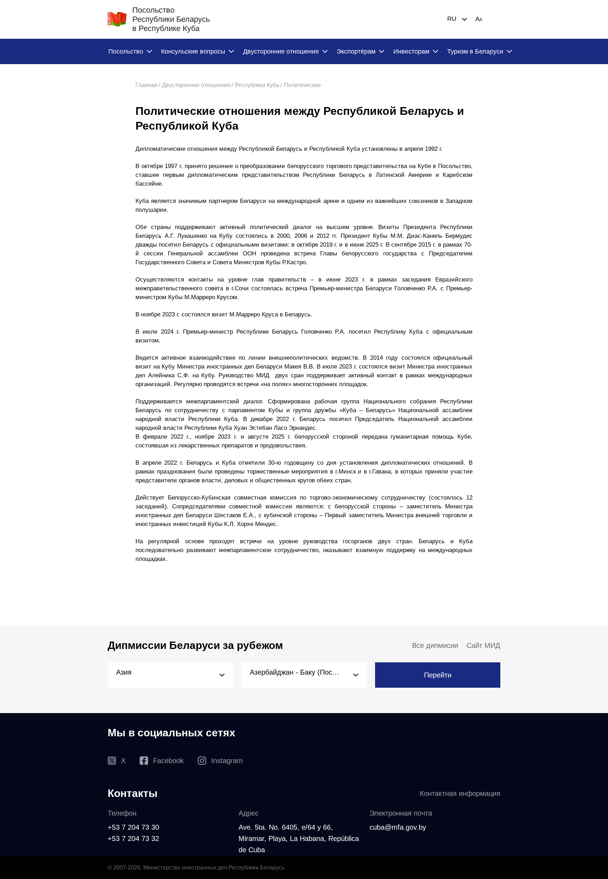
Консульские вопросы (193, 51)
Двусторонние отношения (281, 51)
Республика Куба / (258, 85)
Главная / (147, 85)
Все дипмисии (435, 645)
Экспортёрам (356, 51)
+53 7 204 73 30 (133, 827)
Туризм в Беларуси (475, 51)
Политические (302, 85)
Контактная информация (460, 793)
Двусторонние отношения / (197, 85)
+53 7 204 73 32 (133, 838)
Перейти (437, 675)
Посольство (125, 51)
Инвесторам (411, 51)
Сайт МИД (483, 645)
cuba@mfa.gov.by (397, 827)
